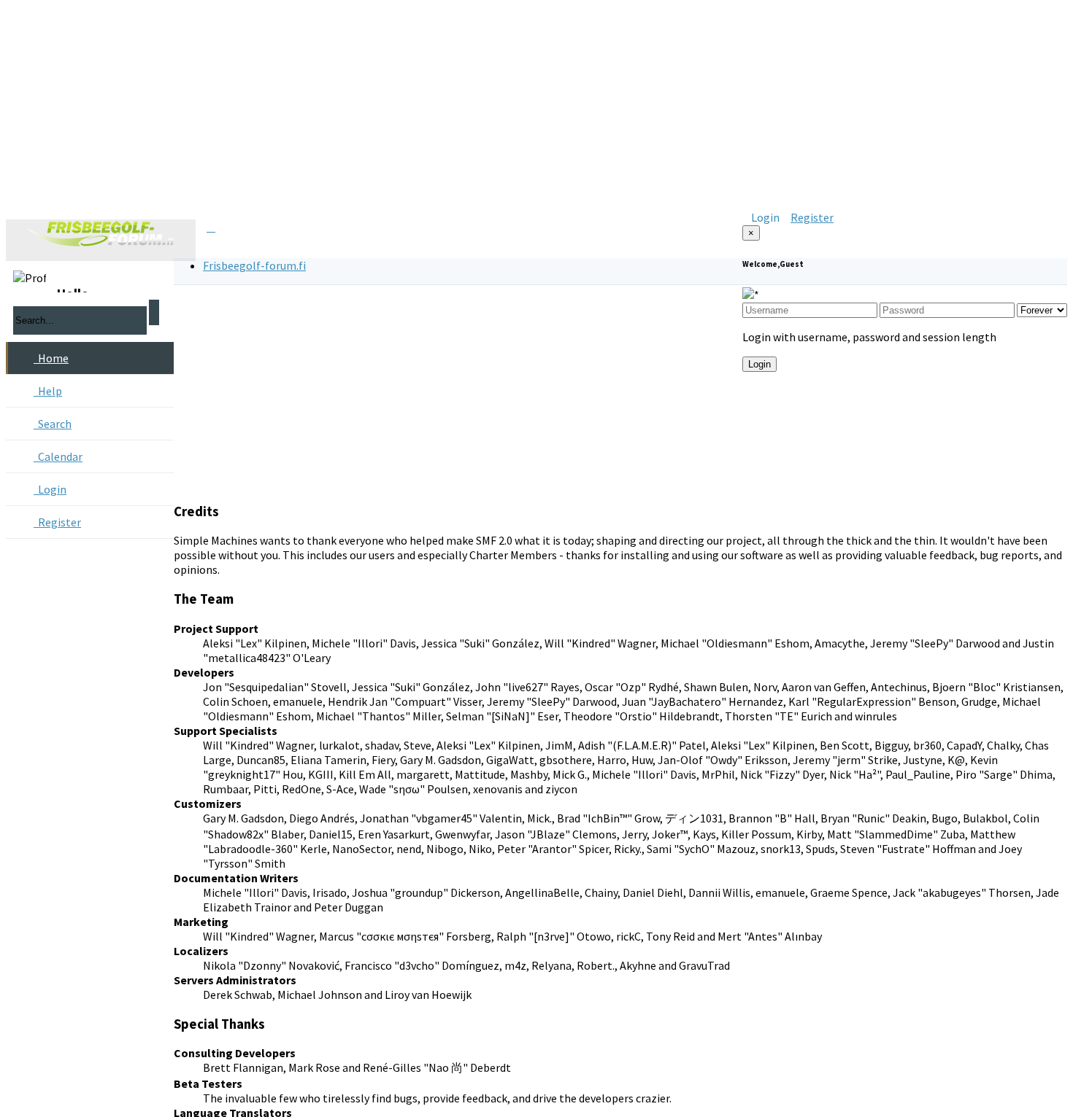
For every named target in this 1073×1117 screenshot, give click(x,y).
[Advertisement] (536, 108)
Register (812, 217)
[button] (211, 227)
